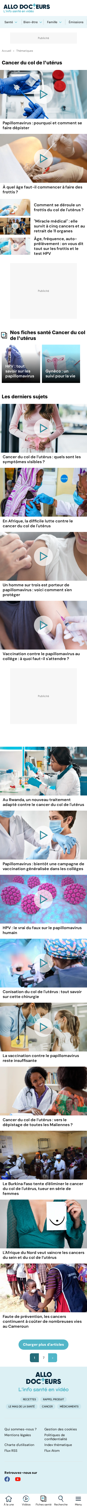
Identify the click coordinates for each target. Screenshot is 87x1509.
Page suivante (52, 1357)
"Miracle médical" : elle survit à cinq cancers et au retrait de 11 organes (59, 226)
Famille (52, 22)
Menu (78, 1504)
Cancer (47, 1406)
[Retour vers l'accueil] (43, 8)
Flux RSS (10, 1450)
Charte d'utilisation (19, 1445)
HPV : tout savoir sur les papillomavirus (19, 371)
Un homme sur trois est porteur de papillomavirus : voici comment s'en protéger (37, 589)
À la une (9, 1504)
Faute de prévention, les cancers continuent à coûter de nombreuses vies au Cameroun (42, 1321)
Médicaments (69, 1406)
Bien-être (30, 22)
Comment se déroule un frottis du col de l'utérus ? (59, 207)
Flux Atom (52, 1450)
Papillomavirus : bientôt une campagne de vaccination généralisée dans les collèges (43, 866)
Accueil (6, 51)
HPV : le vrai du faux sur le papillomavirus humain (42, 930)
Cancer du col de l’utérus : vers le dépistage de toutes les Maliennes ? (38, 1122)
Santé (8, 22)
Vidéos (26, 1504)
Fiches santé (44, 1504)
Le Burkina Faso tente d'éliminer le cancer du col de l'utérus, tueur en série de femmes (43, 1188)
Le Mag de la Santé (21, 1406)
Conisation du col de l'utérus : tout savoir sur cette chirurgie (42, 994)
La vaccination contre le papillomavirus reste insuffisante (41, 1058)
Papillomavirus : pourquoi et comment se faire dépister (42, 125)
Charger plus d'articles (43, 1344)
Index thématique (58, 1445)
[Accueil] (43, 1381)
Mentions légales (17, 1435)
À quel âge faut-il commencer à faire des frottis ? (42, 189)
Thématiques (24, 51)
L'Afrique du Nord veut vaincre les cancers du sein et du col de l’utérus (43, 1255)
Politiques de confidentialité (55, 1437)
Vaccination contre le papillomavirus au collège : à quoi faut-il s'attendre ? (41, 656)
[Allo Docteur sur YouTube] (18, 1479)
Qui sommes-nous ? (20, 1429)
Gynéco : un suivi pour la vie (60, 373)
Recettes (29, 1399)
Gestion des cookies (60, 1429)
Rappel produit (53, 1399)
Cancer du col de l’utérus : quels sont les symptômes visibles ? (42, 459)
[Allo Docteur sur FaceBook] (7, 1479)
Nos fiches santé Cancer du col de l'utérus (47, 335)
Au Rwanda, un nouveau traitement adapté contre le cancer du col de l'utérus (43, 802)
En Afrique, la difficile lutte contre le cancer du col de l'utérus (38, 523)
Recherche (61, 1504)
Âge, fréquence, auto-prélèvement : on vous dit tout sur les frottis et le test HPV (58, 246)
